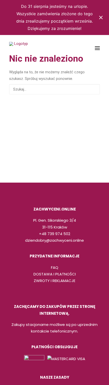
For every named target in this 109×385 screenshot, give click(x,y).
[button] (97, 48)
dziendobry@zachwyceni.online (54, 240)
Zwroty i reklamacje (54, 280)
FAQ (54, 267)
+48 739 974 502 (54, 233)
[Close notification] (101, 17)
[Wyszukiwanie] (54, 89)
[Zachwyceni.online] (19, 48)
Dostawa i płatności (54, 274)
